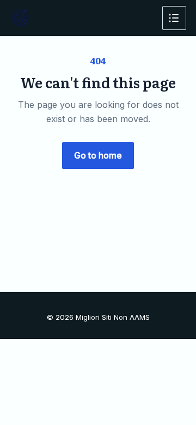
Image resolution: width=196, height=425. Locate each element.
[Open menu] (174, 18)
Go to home (98, 155)
